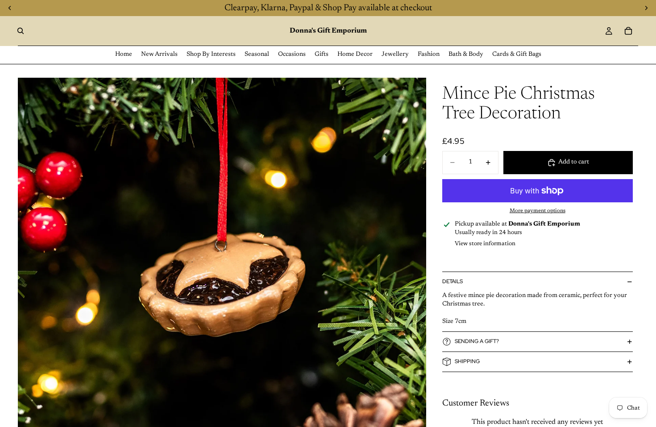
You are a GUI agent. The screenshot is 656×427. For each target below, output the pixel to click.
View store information (485, 244)
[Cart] (628, 31)
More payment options (537, 211)
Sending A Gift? (477, 341)
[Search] (20, 31)
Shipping (467, 361)
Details (452, 281)
